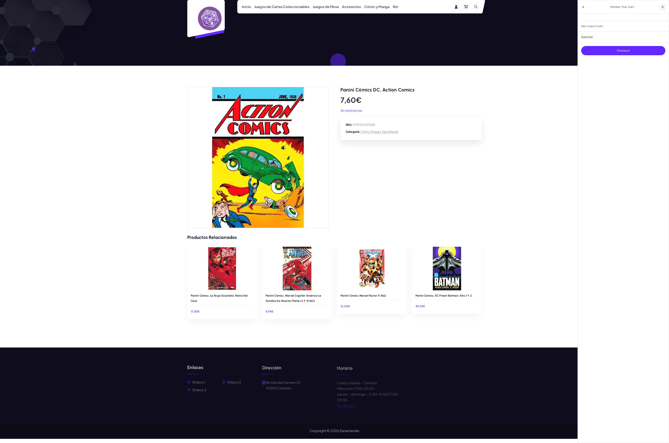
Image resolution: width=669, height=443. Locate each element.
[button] (583, 7)
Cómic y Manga (377, 7)
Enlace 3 (199, 389)
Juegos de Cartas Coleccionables (282, 7)
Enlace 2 (234, 381)
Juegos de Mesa (326, 7)
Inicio (246, 7)
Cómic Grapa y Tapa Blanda (379, 131)
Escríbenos (346, 404)
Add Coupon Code (592, 26)
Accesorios (351, 7)
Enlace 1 (199, 381)
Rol (395, 7)
